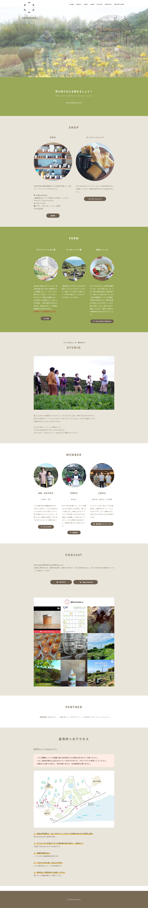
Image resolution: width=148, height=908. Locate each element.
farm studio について (74, 102)
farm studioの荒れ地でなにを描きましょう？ (49, 565)
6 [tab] (79, 72)
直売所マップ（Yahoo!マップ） (46, 749)
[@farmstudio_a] (67, 602)
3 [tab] (69, 72)
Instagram (39, 208)
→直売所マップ (39, 198)
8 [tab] (85, 72)
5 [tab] (76, 72)
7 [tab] (82, 72)
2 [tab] (66, 72)
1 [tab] (63, 72)
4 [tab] (72, 72)
